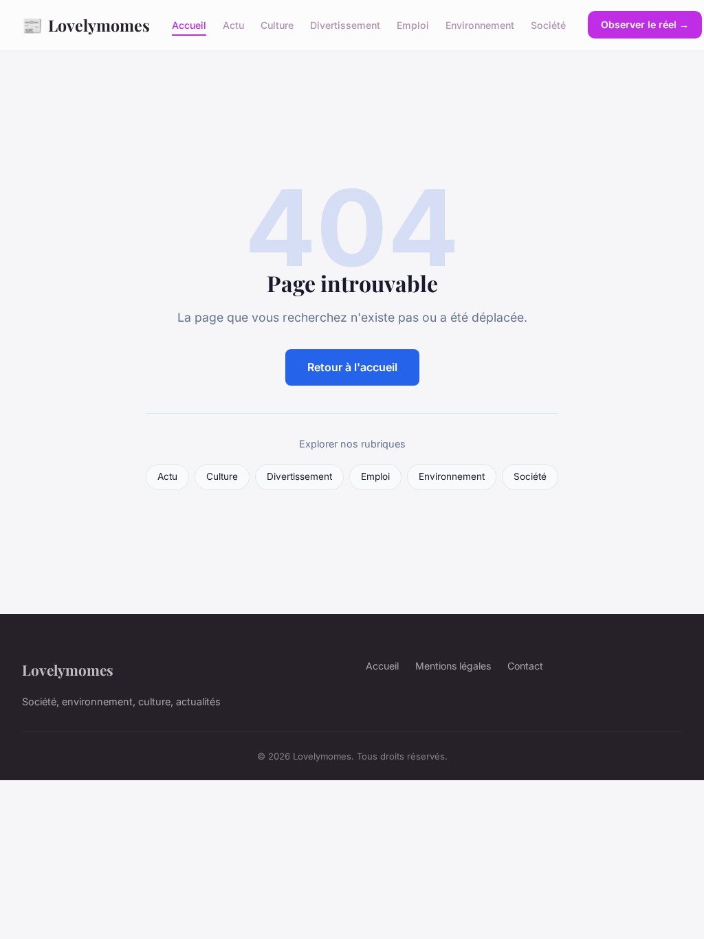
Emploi (413, 25)
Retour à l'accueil (352, 367)
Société (548, 25)
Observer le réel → (645, 24)
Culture (277, 25)
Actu (233, 25)
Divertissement (345, 25)
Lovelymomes (86, 25)
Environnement (480, 25)
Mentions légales (453, 666)
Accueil (189, 25)
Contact (525, 666)
